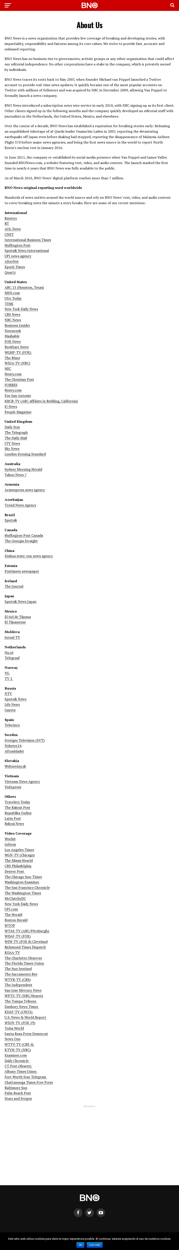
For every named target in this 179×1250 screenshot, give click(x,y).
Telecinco (12, 725)
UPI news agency (18, 255)
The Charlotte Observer (23, 957)
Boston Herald (16, 920)
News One (13, 1038)
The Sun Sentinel (18, 968)
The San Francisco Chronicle (27, 887)
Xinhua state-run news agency (29, 555)
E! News (11, 406)
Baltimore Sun (16, 1087)
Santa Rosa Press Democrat (26, 1033)
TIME (9, 303)
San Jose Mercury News (23, 990)
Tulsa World (14, 1028)
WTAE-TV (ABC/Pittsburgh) (27, 930)
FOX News (13, 341)
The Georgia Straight (21, 540)
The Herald (13, 914)
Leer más (94, 1245)
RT (7, 223)
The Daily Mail (16, 437)
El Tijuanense (15, 622)
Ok (80, 1245)
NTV (8, 693)
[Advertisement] (89, 1139)
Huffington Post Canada (24, 535)
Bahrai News (14, 823)
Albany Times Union (21, 1071)
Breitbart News (17, 346)
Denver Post (15, 871)
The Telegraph (16, 432)
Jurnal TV (12, 637)
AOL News (13, 228)
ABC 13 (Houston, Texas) (24, 287)
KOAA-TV (12, 952)
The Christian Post (19, 379)
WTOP (10, 925)
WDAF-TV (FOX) (18, 936)
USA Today (13, 298)
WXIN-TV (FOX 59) (20, 1022)
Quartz (10, 272)
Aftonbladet (14, 751)
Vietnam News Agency (22, 781)
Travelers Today (17, 802)
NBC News (13, 319)
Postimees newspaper (22, 571)
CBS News (12, 314)
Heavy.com (13, 374)
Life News (12, 704)
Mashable (12, 336)
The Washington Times (23, 892)
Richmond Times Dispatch (25, 947)
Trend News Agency (20, 505)
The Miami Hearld (19, 860)
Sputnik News (15, 699)
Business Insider (17, 325)
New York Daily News (21, 309)
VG (7, 673)
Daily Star (12, 427)
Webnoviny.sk (15, 766)
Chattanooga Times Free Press (29, 1082)
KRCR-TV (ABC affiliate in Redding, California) (41, 401)
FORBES (11, 384)
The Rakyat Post (17, 807)
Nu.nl (9, 652)
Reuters (11, 218)
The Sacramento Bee (21, 974)
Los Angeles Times (19, 849)
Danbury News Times (22, 1006)
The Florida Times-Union (24, 963)
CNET (9, 234)
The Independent (18, 984)
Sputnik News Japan (20, 601)
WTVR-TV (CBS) (18, 979)
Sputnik (11, 520)
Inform (10, 844)
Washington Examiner (22, 882)
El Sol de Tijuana (18, 616)
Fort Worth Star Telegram (26, 1076)
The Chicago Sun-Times (23, 876)
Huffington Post (18, 245)
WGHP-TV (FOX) (18, 352)
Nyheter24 (13, 745)
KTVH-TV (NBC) (18, 1049)
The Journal (14, 586)
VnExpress (13, 786)
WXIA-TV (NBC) (17, 363)
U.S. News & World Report (26, 1017)
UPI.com (11, 909)
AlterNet (12, 261)
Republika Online (18, 812)
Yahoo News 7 (16, 474)
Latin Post (13, 818)
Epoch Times (15, 266)
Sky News (12, 448)
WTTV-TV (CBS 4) (19, 1044)
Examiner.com (16, 1055)
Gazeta (10, 709)
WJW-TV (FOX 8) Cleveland (26, 941)
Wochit (10, 838)
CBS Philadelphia (18, 865)
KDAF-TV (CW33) (19, 1011)
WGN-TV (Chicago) (19, 855)
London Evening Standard (25, 454)
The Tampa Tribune (21, 1001)
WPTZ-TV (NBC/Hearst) (24, 995)
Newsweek (13, 330)
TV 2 (9, 678)
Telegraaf (12, 657)
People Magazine (18, 411)
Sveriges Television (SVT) (25, 740)
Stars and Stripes (18, 1098)
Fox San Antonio (18, 395)
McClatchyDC (15, 898)
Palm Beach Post (18, 1093)
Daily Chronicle (17, 1060)
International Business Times (28, 239)
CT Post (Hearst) (18, 1065)
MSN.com (12, 292)
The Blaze (12, 357)
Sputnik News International (27, 250)
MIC (8, 368)
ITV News (12, 443)
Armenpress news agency (25, 489)
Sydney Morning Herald (23, 469)
